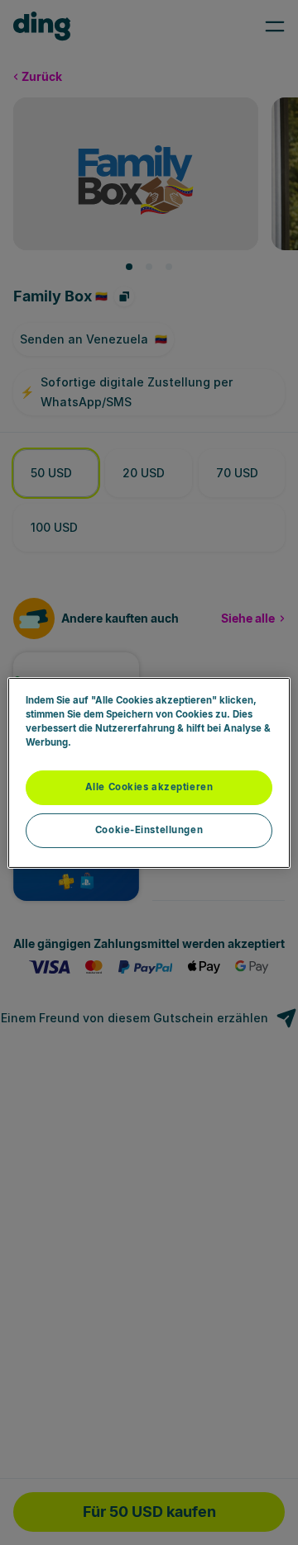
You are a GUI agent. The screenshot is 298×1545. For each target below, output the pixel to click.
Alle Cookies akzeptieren (149, 787)
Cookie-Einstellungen (149, 830)
